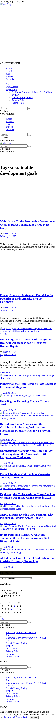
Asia (8, 73)
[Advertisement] (28, 33)
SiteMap (10, 654)
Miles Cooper (9, 233)
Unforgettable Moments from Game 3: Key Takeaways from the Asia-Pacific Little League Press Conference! (26, 454)
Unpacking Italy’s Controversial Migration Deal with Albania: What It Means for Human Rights (26, 343)
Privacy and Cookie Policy (16, 717)
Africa (9, 68)
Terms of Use (18, 103)
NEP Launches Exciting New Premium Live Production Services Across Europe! (26, 516)
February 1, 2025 (8, 236)
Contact (9, 84)
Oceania (10, 79)
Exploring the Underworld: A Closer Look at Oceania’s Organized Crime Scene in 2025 (27, 496)
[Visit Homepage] (5, 4)
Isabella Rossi (9, 352)
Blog (8, 635)
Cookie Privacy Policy (22, 97)
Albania (3, 334)
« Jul (2, 619)
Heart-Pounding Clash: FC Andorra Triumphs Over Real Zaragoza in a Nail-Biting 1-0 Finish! (25, 538)
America (10, 71)
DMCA (15, 95)
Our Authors (12, 87)
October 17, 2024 (8, 310)
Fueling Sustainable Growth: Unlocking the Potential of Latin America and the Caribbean (26, 298)
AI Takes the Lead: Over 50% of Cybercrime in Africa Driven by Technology (27, 559)
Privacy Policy (19, 100)
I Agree (34, 717)
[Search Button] (29, 108)
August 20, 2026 (8, 354)
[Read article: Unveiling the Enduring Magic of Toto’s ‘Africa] (28, 395)
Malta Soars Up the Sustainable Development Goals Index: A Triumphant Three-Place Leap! (28, 225)
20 (10, 609)
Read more (5, 372)
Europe (9, 76)
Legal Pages (11, 89)
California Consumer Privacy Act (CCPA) (32, 92)
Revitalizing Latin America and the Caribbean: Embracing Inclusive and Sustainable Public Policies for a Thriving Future (25, 429)
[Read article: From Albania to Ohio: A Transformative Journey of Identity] (28, 467)
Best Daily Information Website (21, 632)
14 (13, 606)
